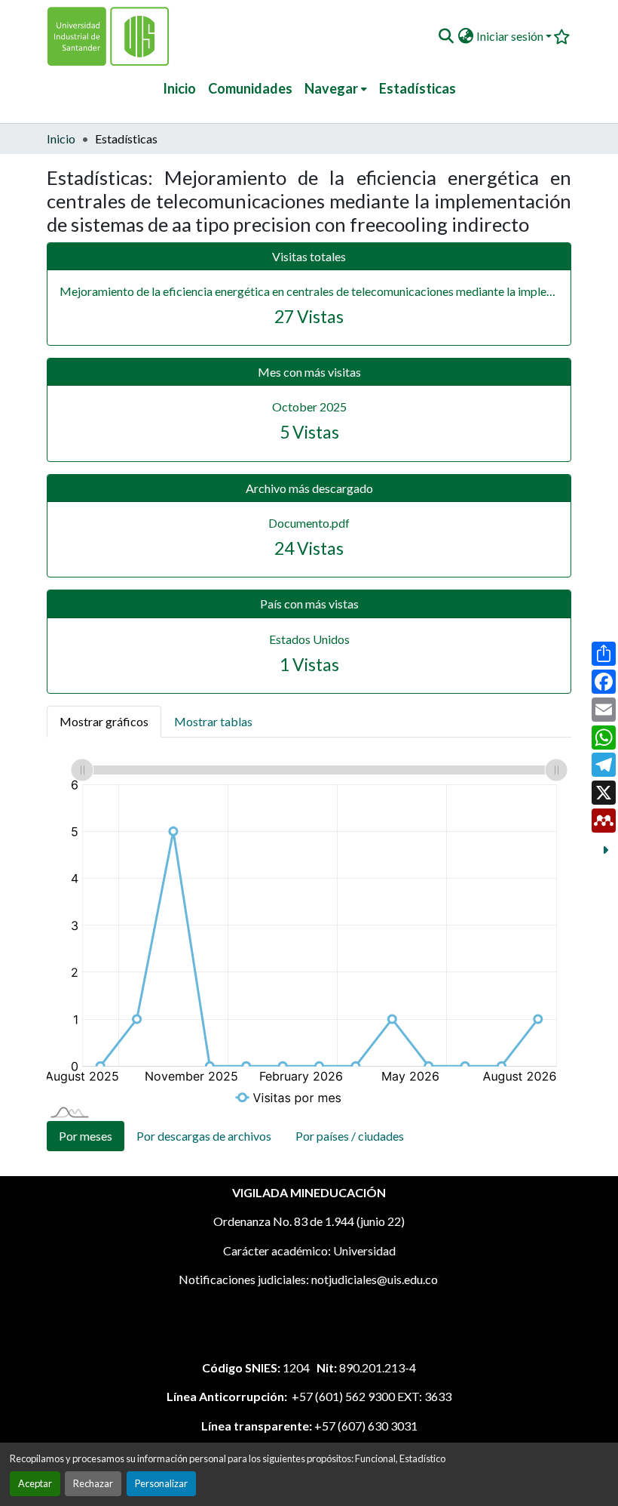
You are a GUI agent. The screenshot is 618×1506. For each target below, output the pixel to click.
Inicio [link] (61, 138)
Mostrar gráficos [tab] (104, 721)
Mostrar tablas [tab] (213, 721)
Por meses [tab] (85, 1136)
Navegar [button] (331, 88)
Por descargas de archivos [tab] (203, 1136)
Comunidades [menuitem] (250, 88)
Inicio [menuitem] (179, 88)
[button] (445, 36)
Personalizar (161, 1483)
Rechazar (93, 1483)
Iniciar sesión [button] (511, 36)
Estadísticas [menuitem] (417, 88)
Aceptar (35, 1483)
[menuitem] (335, 88)
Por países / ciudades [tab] (349, 1136)
